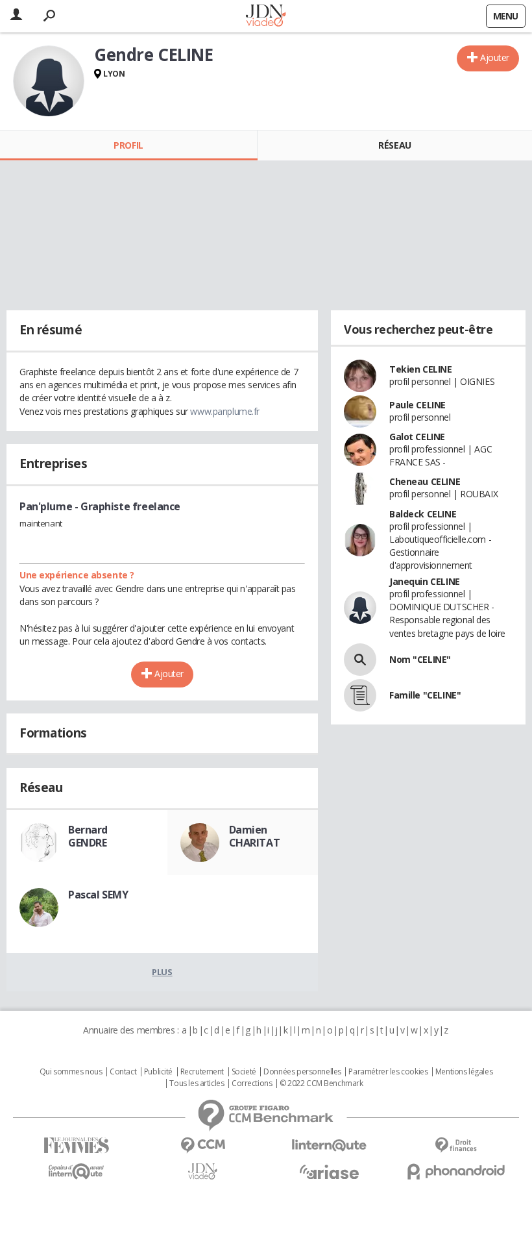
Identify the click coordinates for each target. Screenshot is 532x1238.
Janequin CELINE (424, 581)
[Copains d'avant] (76, 1171)
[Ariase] (329, 1172)
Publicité (158, 1071)
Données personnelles (302, 1071)
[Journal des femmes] (76, 1145)
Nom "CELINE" (420, 659)
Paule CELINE (417, 405)
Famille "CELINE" (425, 695)
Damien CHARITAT (254, 836)
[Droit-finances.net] (456, 1145)
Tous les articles (196, 1083)
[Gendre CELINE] (48, 81)
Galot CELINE (417, 436)
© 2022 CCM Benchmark (321, 1083)
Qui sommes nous (71, 1071)
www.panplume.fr (225, 411)
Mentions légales (463, 1071)
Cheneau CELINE (424, 481)
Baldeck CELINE (422, 514)
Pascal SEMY (98, 894)
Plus (162, 972)
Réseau (394, 145)
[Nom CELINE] (360, 659)
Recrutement (202, 1071)
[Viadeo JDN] (202, 1171)
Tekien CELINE (420, 369)
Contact (123, 1071)
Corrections (252, 1083)
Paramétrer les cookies (388, 1071)
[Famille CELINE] (360, 695)
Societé (244, 1071)
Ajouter (494, 57)
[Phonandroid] (456, 1171)
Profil (128, 145)
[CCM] (202, 1145)
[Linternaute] (329, 1145)
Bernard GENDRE (88, 836)
